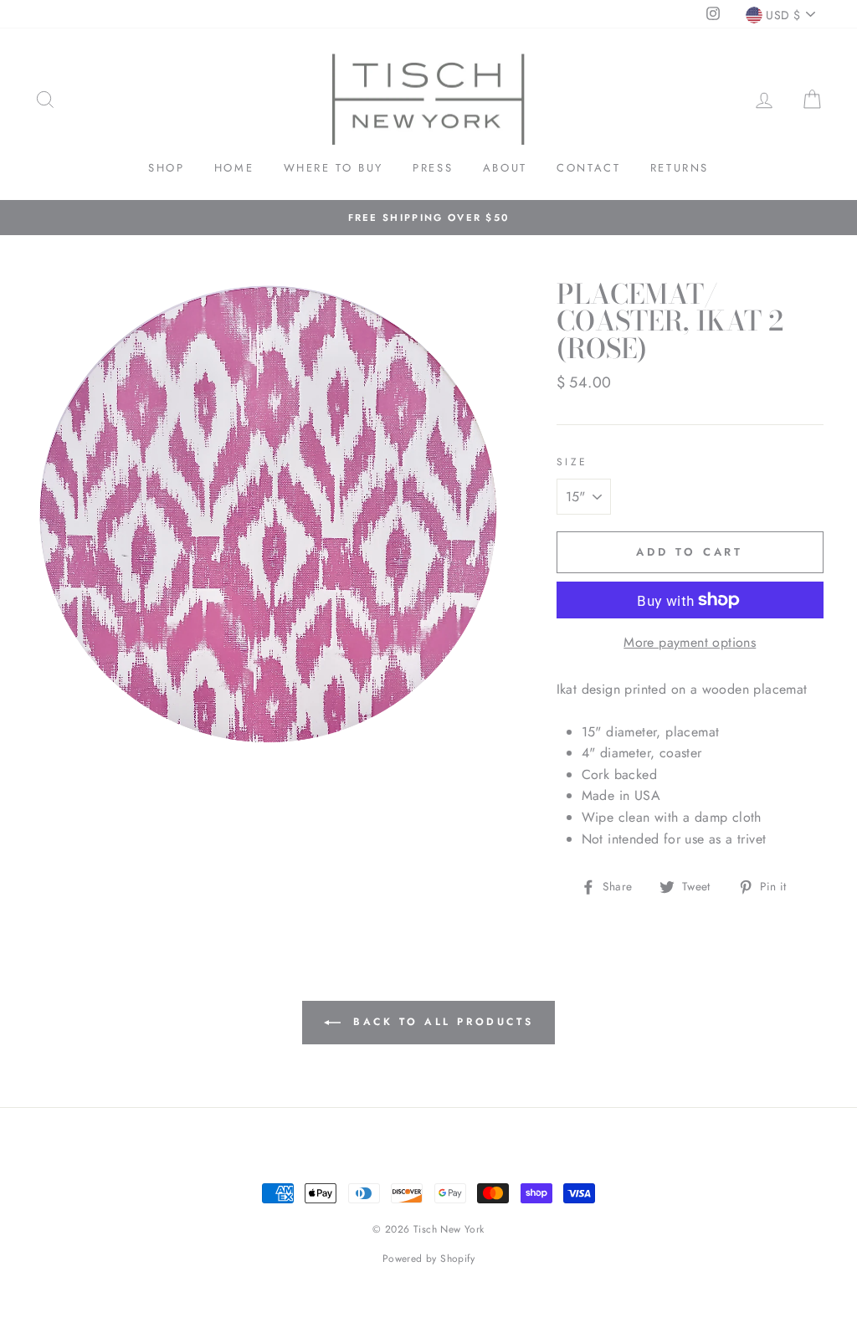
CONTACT (588, 168)
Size (572, 461)
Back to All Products (440, 1021)
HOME (234, 168)
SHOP (166, 168)
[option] (428, 217)
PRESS (433, 168)
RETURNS (679, 168)
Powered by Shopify (428, 1258)
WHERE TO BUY (333, 168)
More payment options (690, 642)
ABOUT (505, 168)
